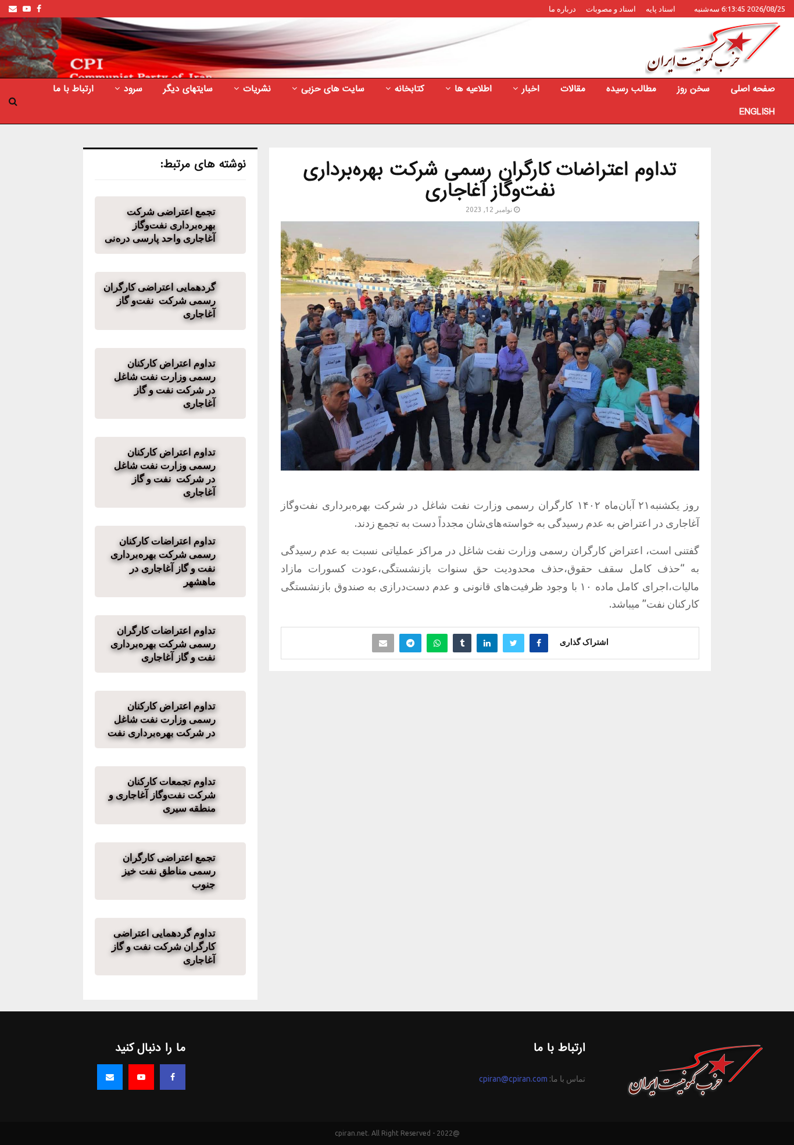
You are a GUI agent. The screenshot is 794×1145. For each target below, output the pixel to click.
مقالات (572, 89)
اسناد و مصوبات (611, 9)
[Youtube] (141, 1077)
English (757, 112)
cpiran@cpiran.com (513, 1078)
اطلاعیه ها (473, 89)
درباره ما (562, 9)
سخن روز (693, 89)
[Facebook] (172, 1077)
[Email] (110, 1077)
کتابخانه (409, 89)
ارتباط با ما (73, 89)
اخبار (530, 89)
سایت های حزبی (332, 89)
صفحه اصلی (753, 89)
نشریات (257, 89)
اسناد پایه (660, 9)
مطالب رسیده (631, 89)
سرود (133, 89)
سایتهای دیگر (188, 89)
